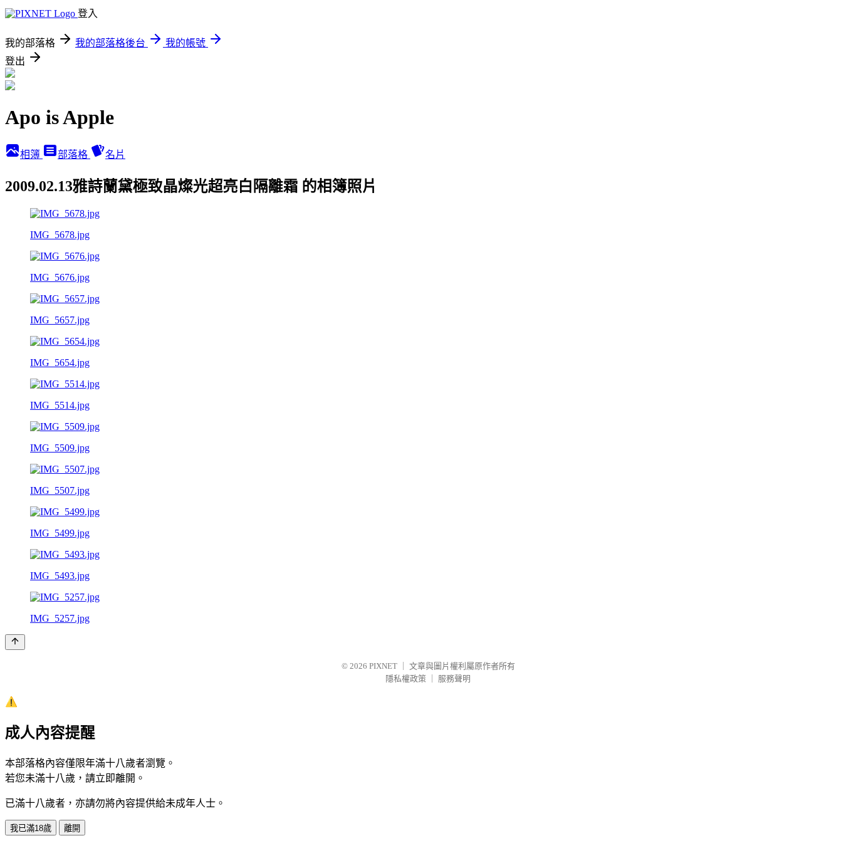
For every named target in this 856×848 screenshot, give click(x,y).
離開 (72, 828)
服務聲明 (454, 678)
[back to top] (15, 642)
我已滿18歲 (30, 828)
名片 (115, 154)
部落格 (74, 154)
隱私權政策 (405, 678)
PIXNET (383, 666)
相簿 (31, 154)
